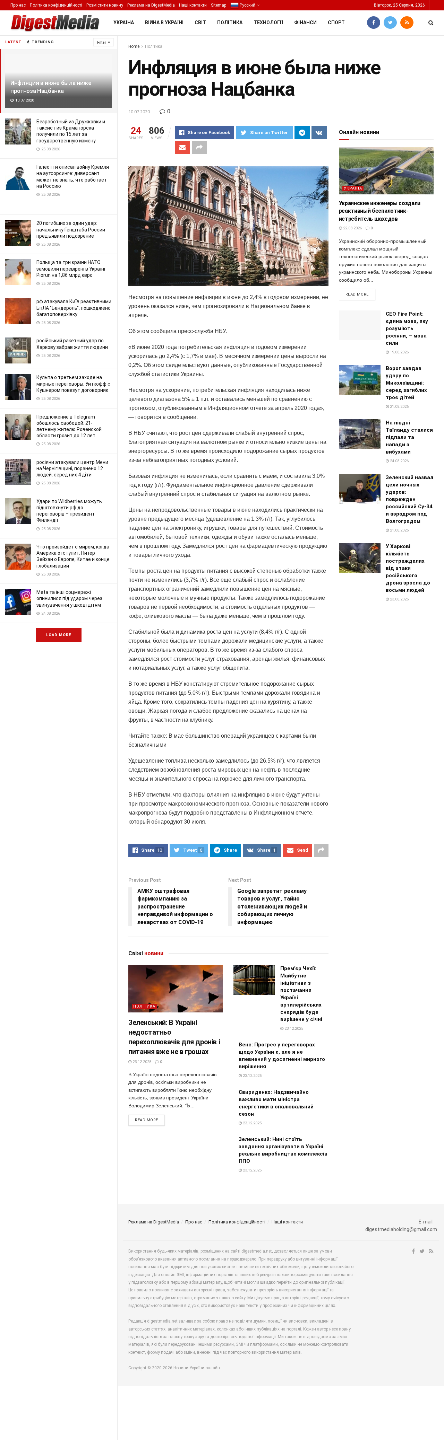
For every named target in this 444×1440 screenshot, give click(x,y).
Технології (268, 22)
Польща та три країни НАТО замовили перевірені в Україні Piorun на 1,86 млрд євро (70, 269)
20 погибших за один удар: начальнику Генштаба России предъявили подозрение (70, 229)
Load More (58, 635)
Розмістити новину (104, 5)
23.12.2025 (141, 1062)
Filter (101, 42)
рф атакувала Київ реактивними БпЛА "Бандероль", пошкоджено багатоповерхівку (73, 308)
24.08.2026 (399, 461)
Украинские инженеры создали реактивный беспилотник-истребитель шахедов (379, 211)
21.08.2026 (399, 406)
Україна (123, 22)
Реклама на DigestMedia (151, 5)
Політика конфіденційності (56, 5)
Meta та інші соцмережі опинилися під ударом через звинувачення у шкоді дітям (69, 598)
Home (133, 46)
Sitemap (218, 5)
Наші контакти (193, 5)
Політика (229, 22)
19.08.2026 (399, 352)
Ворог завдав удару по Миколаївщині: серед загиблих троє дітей (406, 383)
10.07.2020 (139, 111)
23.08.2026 (399, 599)
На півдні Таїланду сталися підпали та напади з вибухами (409, 437)
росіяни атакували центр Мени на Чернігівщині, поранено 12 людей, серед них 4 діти (72, 468)
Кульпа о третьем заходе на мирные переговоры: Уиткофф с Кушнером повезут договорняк (73, 384)
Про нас (18, 5)
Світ (200, 22)
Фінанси (305, 22)
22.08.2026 (352, 228)
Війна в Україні (164, 22)
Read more (146, 1120)
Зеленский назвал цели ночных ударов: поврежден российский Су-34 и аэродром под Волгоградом (409, 499)
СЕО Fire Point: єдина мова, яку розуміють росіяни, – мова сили (407, 328)
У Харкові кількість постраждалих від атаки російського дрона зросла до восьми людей (408, 568)
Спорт (336, 22)
